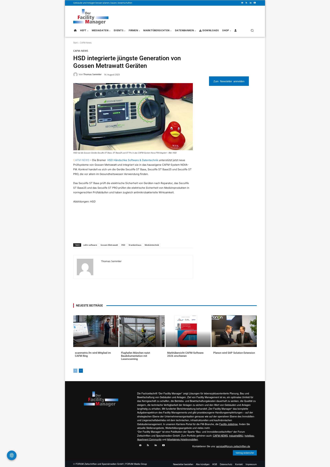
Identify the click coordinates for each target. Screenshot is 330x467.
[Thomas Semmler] (76, 74)
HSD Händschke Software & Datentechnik (132, 160)
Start (75, 42)
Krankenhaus (135, 245)
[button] (252, 30)
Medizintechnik (152, 245)
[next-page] (81, 370)
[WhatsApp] (98, 234)
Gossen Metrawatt (109, 245)
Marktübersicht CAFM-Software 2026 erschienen (185, 354)
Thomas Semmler (92, 74)
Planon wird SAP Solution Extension (234, 352)
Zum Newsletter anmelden (228, 81)
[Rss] (246, 3)
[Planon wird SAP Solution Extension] (234, 331)
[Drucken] (122, 234)
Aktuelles (80, 358)
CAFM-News (85, 42)
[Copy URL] (130, 234)
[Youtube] (255, 3)
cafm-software (90, 245)
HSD (123, 245)
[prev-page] (75, 370)
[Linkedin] (251, 3)
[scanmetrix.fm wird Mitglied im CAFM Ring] (95, 331)
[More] (138, 234)
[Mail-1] (242, 3)
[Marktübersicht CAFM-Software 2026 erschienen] (188, 331)
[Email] (114, 234)
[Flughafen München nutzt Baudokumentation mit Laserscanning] (141, 331)
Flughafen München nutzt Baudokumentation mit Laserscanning (135, 356)
